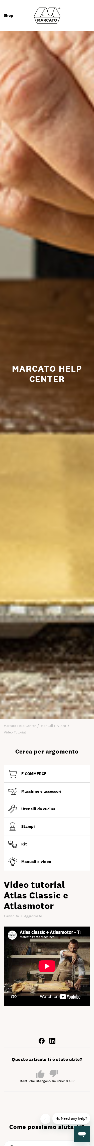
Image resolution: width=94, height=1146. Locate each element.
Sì (40, 1073)
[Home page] (47, 15)
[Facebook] (42, 1040)
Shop (8, 15)
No (53, 1073)
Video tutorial (15, 732)
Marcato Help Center (20, 725)
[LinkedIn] (52, 1040)
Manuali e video (53, 725)
